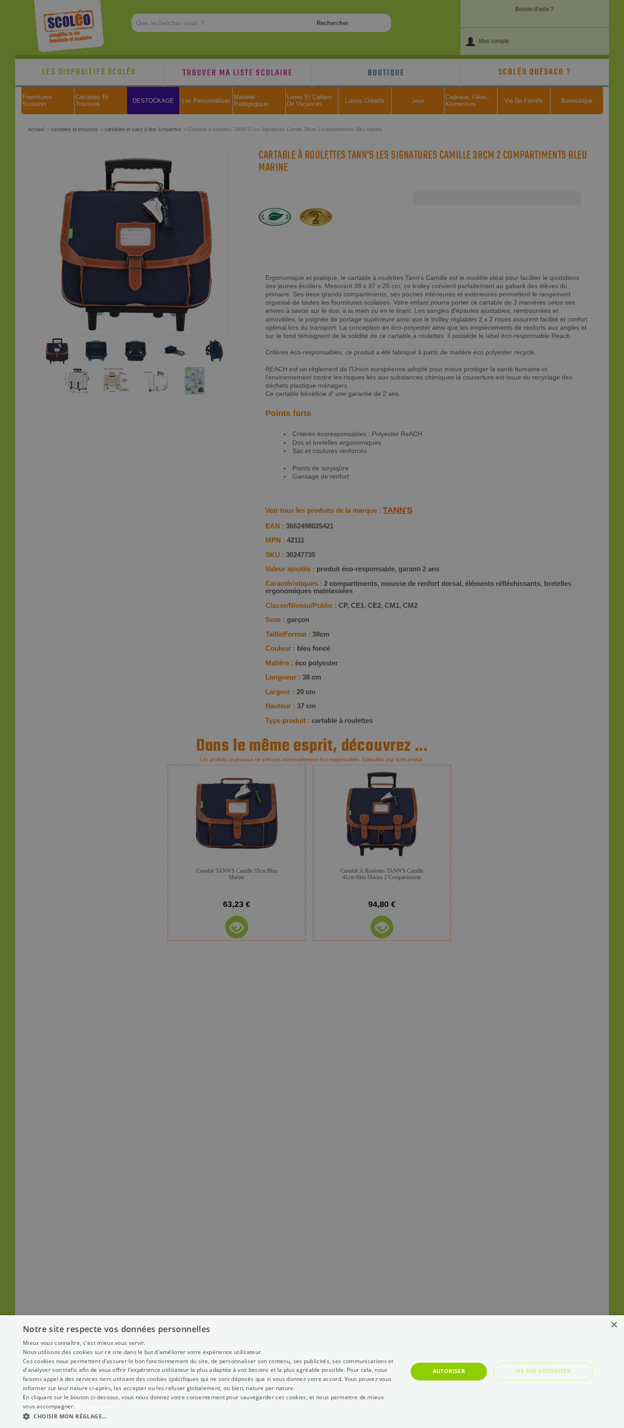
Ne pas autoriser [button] (543, 1371)
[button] (209, 1416)
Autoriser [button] (449, 1371)
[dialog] (312, 1371)
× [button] (613, 1325)
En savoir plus (94, 1406)
